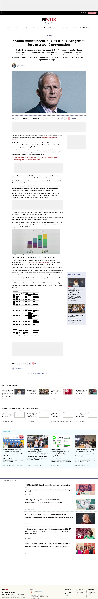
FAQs (66, 595)
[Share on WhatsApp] (51, 118)
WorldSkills (63, 28)
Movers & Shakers (49, 28)
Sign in (82, 13)
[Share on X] (58, 118)
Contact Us (68, 592)
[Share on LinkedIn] (62, 118)
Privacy (67, 593)
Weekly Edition (85, 28)
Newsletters (91, 593)
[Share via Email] (65, 118)
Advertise (79, 593)
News (9, 28)
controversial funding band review (38, 262)
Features (36, 28)
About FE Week (80, 592)
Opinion (25, 28)
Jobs (17, 28)
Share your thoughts (37, 374)
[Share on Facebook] (55, 118)
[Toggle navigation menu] (2, 13)
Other (74, 28)
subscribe (92, 13)
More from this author (21, 66)
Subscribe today (91, 592)
